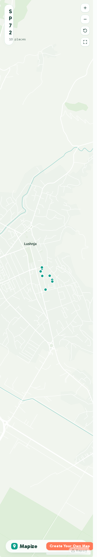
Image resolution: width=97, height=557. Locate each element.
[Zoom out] (85, 19)
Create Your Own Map (70, 546)
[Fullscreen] (85, 42)
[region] (46, 278)
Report (81, 550)
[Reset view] (85, 30)
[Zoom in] (85, 7)
